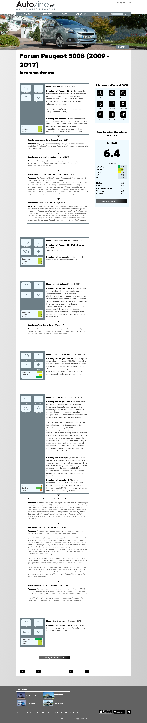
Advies (64, 14)
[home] (128, 713)
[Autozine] (73, 5)
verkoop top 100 (50, 712)
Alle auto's (26, 14)
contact (20, 712)
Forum (97, 14)
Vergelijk (81, 14)
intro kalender (33, 712)
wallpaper (74, 712)
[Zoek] (125, 14)
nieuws (64, 712)
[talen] (100, 117)
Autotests (46, 14)
